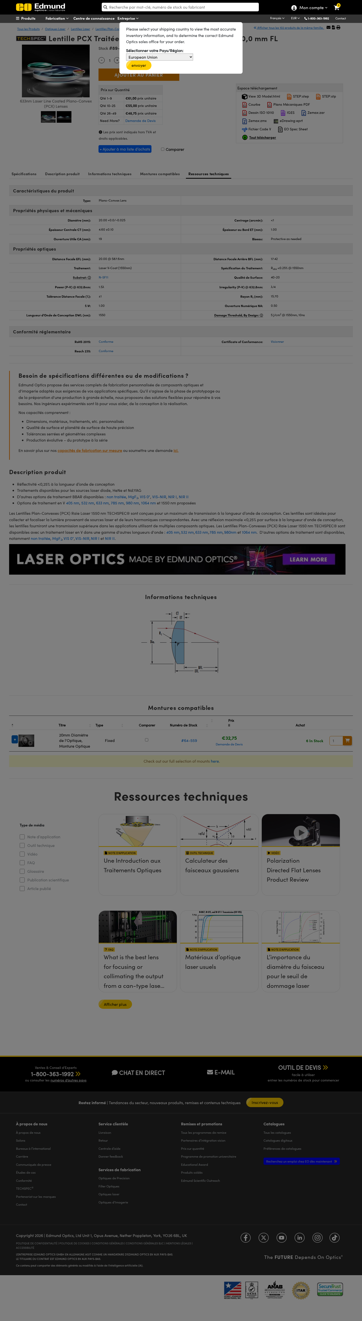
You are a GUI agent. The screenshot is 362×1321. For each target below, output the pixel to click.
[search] (180, 7)
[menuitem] (34, 18)
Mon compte (311, 8)
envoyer (139, 65)
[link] (340, 3)
